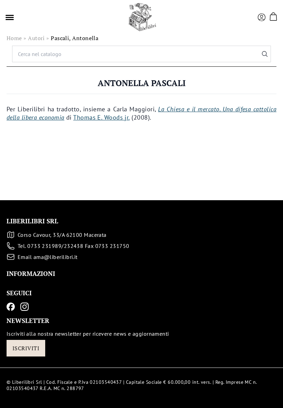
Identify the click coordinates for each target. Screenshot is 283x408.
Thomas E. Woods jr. (101, 117)
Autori (36, 38)
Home (14, 38)
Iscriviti (25, 348)
